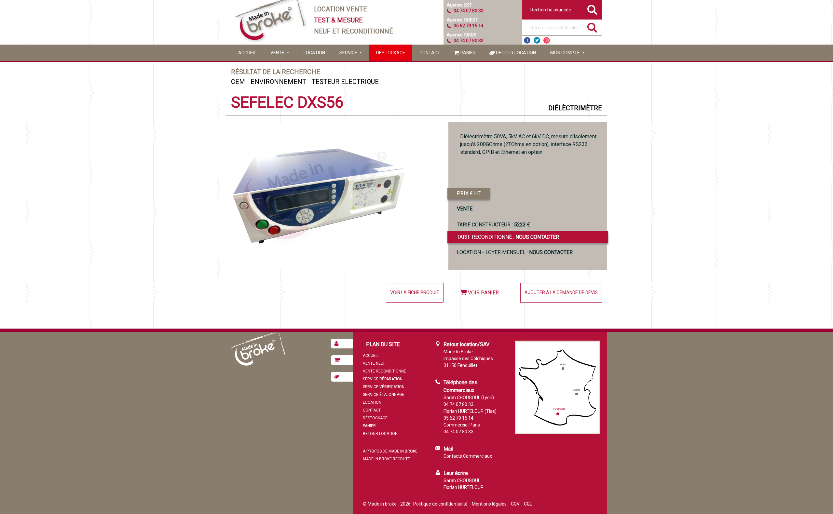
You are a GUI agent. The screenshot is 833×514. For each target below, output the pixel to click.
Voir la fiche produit (414, 292)
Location (314, 52)
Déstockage (375, 418)
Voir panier (483, 293)
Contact (429, 52)
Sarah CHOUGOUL (462, 480)
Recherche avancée (550, 9)
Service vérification (383, 387)
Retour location (516, 52)
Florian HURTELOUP (464, 487)
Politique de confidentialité (440, 504)
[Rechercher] (592, 28)
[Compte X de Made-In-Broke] (537, 40)
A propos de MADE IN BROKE (390, 451)
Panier (468, 52)
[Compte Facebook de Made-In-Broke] (527, 40)
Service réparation (383, 379)
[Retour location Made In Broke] (342, 377)
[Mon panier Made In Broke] (342, 360)
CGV (515, 504)
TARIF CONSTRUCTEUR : (493, 225)
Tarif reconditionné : (508, 237)
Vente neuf (374, 363)
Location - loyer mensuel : (515, 252)
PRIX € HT (469, 193)
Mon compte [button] (565, 52)
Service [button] (348, 52)
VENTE (464, 209)
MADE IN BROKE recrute (386, 459)
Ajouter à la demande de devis (561, 292)
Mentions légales (489, 504)
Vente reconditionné (384, 371)
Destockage (390, 52)
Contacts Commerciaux (468, 456)
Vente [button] (277, 52)
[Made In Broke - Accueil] (270, 22)
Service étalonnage (383, 394)
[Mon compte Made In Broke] (342, 343)
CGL (528, 504)
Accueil (247, 52)
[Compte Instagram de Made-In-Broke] (546, 40)
